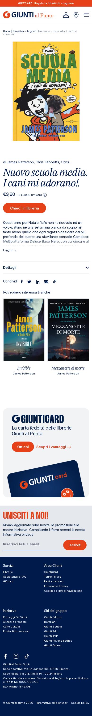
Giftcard (8, 581)
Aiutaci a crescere (15, 621)
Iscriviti (75, 545)
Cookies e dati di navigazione (63, 590)
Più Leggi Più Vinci (15, 617)
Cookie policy (80, 702)
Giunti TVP (51, 636)
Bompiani (50, 621)
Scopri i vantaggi (51, 447)
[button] (86, 15)
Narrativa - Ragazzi (24, 31)
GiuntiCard (51, 572)
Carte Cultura (11, 626)
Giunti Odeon (53, 645)
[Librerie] (76, 15)
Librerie (8, 572)
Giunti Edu (51, 631)
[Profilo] (66, 15)
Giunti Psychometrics (58, 640)
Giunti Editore (53, 617)
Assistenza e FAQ (14, 576)
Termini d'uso (53, 576)
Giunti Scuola (53, 626)
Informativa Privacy (56, 586)
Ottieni (23, 447)
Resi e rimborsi (53, 581)
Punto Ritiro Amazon (16, 631)
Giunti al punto (15, 702)
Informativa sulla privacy (52, 702)
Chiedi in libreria (24, 208)
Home (7, 31)
